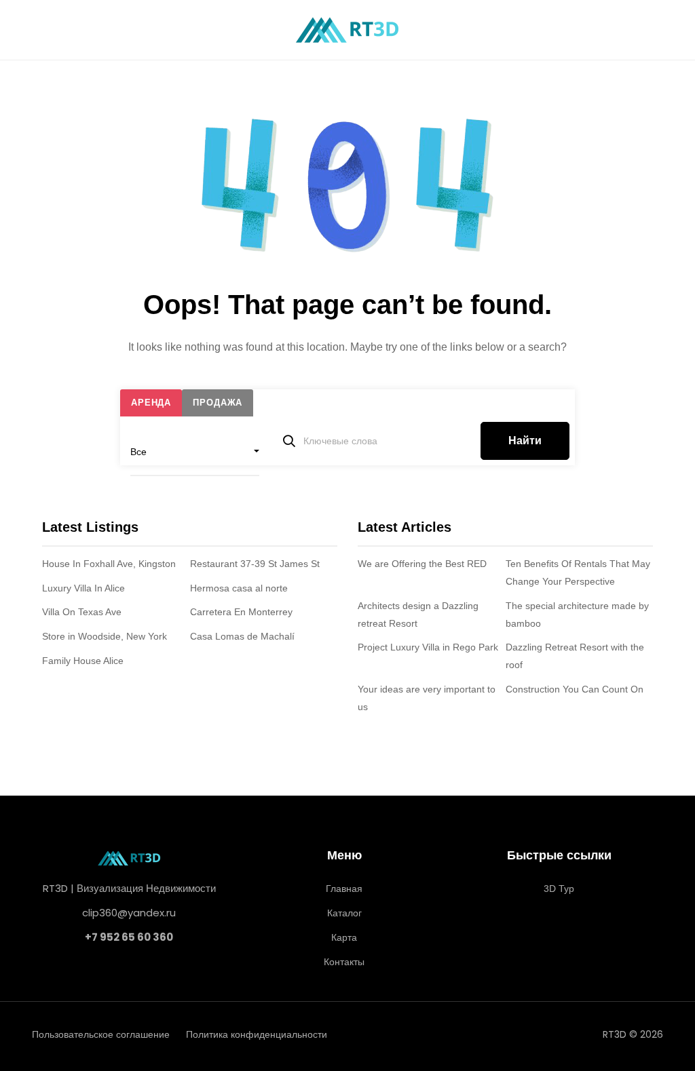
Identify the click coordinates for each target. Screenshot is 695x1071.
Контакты (344, 961)
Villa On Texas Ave (81, 611)
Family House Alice (83, 660)
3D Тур (559, 888)
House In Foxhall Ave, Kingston (109, 563)
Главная (344, 888)
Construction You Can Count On (574, 689)
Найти (525, 440)
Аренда (151, 402)
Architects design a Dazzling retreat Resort (418, 614)
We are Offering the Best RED (422, 563)
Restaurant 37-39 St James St (255, 563)
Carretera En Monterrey (241, 611)
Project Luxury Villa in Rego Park (428, 647)
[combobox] (194, 451)
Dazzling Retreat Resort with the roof (575, 656)
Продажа (217, 402)
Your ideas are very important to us (426, 698)
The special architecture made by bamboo (577, 614)
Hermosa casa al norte (239, 588)
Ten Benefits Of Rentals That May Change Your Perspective (578, 572)
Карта (344, 937)
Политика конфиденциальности (256, 1034)
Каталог (344, 913)
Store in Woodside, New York (104, 636)
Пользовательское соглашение (101, 1034)
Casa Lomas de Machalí (242, 636)
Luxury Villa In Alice (83, 588)
